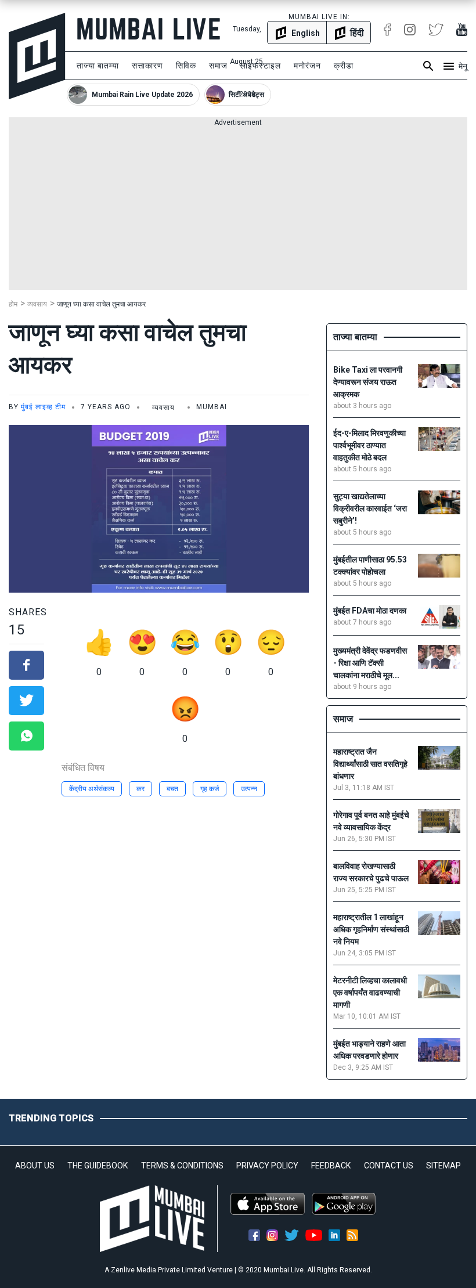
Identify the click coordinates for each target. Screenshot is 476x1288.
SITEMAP (443, 1165)
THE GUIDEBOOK (97, 1165)
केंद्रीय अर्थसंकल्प (91, 789)
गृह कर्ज (209, 789)
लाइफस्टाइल (260, 65)
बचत (172, 789)
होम (13, 304)
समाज (218, 65)
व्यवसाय (37, 304)
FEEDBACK (331, 1165)
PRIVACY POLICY (267, 1165)
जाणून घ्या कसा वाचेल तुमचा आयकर (101, 304)
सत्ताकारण (147, 65)
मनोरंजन (307, 65)
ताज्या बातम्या (98, 65)
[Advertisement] (238, 209)
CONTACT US (388, 1165)
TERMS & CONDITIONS (182, 1165)
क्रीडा (344, 65)
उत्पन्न (249, 789)
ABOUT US (35, 1165)
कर (140, 789)
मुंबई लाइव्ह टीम (43, 407)
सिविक (186, 65)
